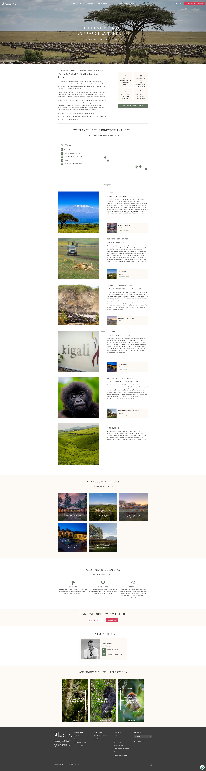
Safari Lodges (98, 739)
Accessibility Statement (122, 748)
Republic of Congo (80, 742)
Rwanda (77, 739)
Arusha (65, 149)
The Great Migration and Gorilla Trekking (89, 70)
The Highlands (123, 271)
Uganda (76, 736)
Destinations (77, 3)
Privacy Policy (118, 745)
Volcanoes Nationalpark (72, 164)
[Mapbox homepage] (107, 185)
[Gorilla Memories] (35, 3)
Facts (116, 752)
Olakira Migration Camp (127, 318)
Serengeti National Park (72, 157)
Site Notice (117, 742)
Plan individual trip (133, 106)
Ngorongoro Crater (70, 153)
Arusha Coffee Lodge (126, 225)
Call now (112, 620)
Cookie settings (139, 741)
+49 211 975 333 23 (112, 649)
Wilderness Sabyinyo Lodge (128, 411)
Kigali (64, 160)
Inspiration (117, 3)
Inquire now (95, 620)
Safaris (90, 3)
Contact (116, 739)
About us (128, 3)
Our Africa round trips (66, 70)
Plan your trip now (194, 3)
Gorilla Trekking (103, 3)
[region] (125, 163)
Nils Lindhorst (107, 643)
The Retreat (122, 364)
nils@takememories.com (115, 654)
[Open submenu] (83, 3)
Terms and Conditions (121, 755)
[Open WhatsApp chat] (202, 767)
